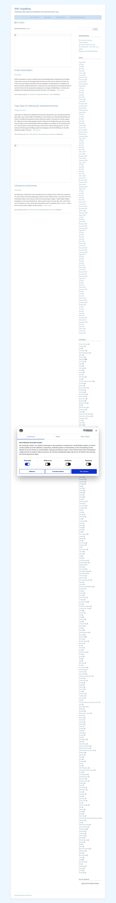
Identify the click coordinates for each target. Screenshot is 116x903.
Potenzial (81, 689)
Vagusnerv (81, 820)
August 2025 (82, 86)
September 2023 (83, 136)
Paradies (81, 678)
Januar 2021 (82, 204)
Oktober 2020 (82, 210)
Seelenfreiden (82, 739)
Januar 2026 (82, 75)
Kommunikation (83, 573)
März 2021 (81, 200)
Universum (81, 816)
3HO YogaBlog (22, 8)
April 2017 (81, 285)
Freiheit (81, 488)
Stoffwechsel (82, 789)
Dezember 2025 (83, 77)
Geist (80, 499)
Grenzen (81, 514)
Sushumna (81, 798)
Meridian (81, 643)
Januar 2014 (82, 331)
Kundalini (81, 599)
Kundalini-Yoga (83, 602)
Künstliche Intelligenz (84, 606)
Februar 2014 (82, 328)
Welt (80, 844)
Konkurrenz (82, 575)
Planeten (81, 687)
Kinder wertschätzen (23, 70)
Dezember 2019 (83, 224)
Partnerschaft (82, 680)
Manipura (81, 626)
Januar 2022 (82, 178)
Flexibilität (81, 484)
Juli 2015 (81, 307)
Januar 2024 (82, 127)
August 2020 (82, 215)
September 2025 (83, 84)
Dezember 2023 (83, 130)
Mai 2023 (81, 145)
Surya (80, 796)
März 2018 (81, 265)
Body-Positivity (83, 407)
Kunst (80, 604)
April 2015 (81, 313)
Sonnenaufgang (83, 774)
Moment (81, 647)
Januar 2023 (82, 154)
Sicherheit (81, 761)
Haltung (81, 525)
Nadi (80, 661)
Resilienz (81, 717)
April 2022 (81, 171)
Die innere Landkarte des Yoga (87, 44)
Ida (79, 547)
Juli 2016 (81, 291)
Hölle (80, 540)
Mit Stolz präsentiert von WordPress (23, 895)
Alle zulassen (84, 471)
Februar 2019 (82, 243)
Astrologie (81, 368)
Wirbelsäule (82, 851)
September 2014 (83, 322)
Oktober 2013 (82, 333)
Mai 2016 (81, 296)
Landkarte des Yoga (84, 608)
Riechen (81, 720)
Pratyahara (82, 695)
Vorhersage (82, 835)
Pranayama (82, 693)
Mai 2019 (81, 237)
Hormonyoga (82, 543)
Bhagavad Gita (83, 403)
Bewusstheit (82, 396)
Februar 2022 (82, 175)
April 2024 (81, 121)
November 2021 (83, 182)
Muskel (81, 656)
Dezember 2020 (83, 206)
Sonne (80, 772)
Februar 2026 (82, 73)
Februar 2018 (82, 267)
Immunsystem (82, 549)
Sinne (80, 765)
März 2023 (81, 149)
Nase (80, 665)
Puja (80, 700)
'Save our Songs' (83, 344)
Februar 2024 (82, 125)
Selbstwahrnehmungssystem (86, 750)
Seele (80, 737)
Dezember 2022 (83, 156)
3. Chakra (81, 346)
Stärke (80, 785)
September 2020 (83, 213)
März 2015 (81, 315)
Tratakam (81, 809)
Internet (81, 551)
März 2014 (81, 326)
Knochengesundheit (84, 571)
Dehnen (81, 422)
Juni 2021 (81, 193)
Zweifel (81, 870)
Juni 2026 (81, 66)
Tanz (80, 803)
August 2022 (82, 162)
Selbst (80, 741)
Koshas (81, 584)
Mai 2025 (81, 92)
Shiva (80, 759)
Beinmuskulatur (83, 387)
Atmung (81, 372)
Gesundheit (82, 508)
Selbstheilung (82, 744)
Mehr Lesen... (61, 90)
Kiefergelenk (82, 564)
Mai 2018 (81, 261)
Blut (80, 405)
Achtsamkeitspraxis (84, 353)
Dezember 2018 (83, 248)
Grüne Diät (81, 516)
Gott (80, 510)
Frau (80, 486)
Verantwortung (82, 829)
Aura (80, 379)
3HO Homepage (60, 17)
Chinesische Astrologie (85, 414)
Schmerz (81, 735)
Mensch (81, 639)
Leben (51, 94)
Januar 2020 (82, 221)
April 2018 (81, 263)
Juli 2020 (81, 217)
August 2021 (82, 189)
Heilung (81, 527)
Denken (81, 425)
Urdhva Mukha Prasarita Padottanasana (89, 818)
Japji (80, 556)
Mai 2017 (81, 283)
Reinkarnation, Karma (84, 713)
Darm (80, 420)
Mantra (80, 630)
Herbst (80, 529)
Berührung (81, 392)
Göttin (80, 512)
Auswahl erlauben (58, 471)
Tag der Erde (82, 800)
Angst (80, 363)
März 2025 (81, 97)
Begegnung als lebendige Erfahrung (88, 51)
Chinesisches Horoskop (85, 416)
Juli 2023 (81, 141)
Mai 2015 (81, 311)
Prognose (81, 698)
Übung (80, 813)
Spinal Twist (82, 778)
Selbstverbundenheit (84, 746)
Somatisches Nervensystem (86, 770)
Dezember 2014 (83, 317)
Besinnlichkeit (82, 394)
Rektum (81, 715)
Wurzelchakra (82, 855)
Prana (80, 691)
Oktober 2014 (82, 320)
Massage (81, 634)
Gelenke (81, 503)
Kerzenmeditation (83, 562)
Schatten (81, 728)
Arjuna (80, 366)
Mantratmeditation (83, 632)
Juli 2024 (81, 114)
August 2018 (82, 254)
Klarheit (81, 567)
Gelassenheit (82, 501)
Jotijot (28, 28)
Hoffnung (81, 538)
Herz (80, 532)
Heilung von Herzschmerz (25, 185)
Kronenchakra (82, 597)
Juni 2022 (81, 167)
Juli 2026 (81, 64)
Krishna (81, 595)
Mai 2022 (81, 169)
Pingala (81, 685)
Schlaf (80, 730)
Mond (80, 650)
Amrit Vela (81, 361)
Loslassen (81, 619)
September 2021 (83, 186)
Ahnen (80, 355)
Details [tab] (58, 436)
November (81, 671)
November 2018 (83, 250)
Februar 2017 (82, 287)
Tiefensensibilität (83, 805)
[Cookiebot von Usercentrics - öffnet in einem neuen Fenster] (85, 430)
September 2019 (83, 228)
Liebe (80, 617)
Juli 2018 (81, 256)
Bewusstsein (82, 398)
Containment (82, 418)
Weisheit (81, 842)
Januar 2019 (82, 245)
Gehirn (80, 497)
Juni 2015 (81, 309)
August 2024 (82, 112)
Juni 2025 (81, 90)
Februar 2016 (82, 298)
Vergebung (81, 833)
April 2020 (81, 219)
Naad (80, 658)
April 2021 (81, 197)
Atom (80, 374)
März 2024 (81, 123)
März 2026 (81, 71)
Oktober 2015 (82, 304)
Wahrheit (81, 837)
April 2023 (81, 147)
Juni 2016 (81, 293)
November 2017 (83, 274)
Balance (81, 385)
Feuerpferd (81, 481)
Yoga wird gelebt (83, 42)
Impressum (47, 17)
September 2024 (83, 110)
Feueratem (81, 479)
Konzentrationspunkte (84, 580)
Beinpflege (81, 390)
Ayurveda (81, 383)
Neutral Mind (82, 669)
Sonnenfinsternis (83, 776)
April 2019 (81, 239)
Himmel (81, 536)
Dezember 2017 (83, 272)
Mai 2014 (81, 324)
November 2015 (83, 302)
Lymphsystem (82, 623)
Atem (80, 370)
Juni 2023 (81, 143)
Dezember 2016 (83, 289)
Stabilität (81, 783)
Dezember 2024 (83, 103)
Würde (80, 853)
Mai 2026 (81, 68)
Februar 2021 (82, 202)
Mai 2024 (81, 119)
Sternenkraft (82, 787)
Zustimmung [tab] (31, 436)
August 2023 (82, 138)
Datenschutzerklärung (77, 17)
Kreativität (81, 588)
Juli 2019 (81, 232)
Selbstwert (81, 752)
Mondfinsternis (83, 652)
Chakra (81, 411)
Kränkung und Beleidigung (86, 586)
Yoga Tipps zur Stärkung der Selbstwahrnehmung (36, 106)
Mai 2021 (81, 195)
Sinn (80, 763)
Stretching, (82, 794)
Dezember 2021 (83, 180)
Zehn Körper (82, 861)
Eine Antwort (17, 74)
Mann (80, 628)
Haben (80, 523)
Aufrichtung (82, 377)
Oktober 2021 (82, 184)
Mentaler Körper (83, 641)
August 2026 (82, 62)
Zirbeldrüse (82, 866)
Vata (80, 822)
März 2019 (81, 241)
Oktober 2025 (82, 82)
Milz (80, 645)
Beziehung (81, 401)
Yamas (80, 857)
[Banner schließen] (96, 430)
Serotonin (81, 754)
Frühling (81, 492)
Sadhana (81, 722)
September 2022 (83, 160)
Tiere (80, 807)
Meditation (53, 134)
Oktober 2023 (82, 134)
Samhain (81, 724)
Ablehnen (32, 471)
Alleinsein (81, 357)
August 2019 (82, 230)
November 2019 (83, 226)
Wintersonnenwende (84, 848)
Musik (80, 654)
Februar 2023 (82, 151)
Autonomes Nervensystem (86, 381)
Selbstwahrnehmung (84, 748)
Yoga (80, 859)
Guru (80, 519)
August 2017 (82, 278)
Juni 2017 (81, 280)
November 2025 (83, 79)
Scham (81, 726)
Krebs (80, 591)
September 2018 (83, 252)
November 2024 (83, 106)
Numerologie (82, 674)
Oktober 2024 (82, 108)
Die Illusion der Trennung (85, 40)
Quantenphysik (83, 706)
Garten (80, 495)
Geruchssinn (82, 505)
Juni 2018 (81, 258)
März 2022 (81, 173)
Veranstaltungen (83, 827)
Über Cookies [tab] (85, 436)
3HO (80, 348)
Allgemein (46, 94)
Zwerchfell (81, 872)
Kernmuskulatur (83, 560)
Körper (80, 582)
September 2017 (83, 276)
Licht (80, 615)
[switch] (47, 464)
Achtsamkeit (82, 350)
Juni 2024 (81, 117)
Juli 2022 (81, 165)
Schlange (81, 733)
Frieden (81, 490)
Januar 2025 (82, 101)
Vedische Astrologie (84, 824)
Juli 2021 (81, 191)
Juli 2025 (81, 88)
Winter (80, 846)
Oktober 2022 (82, 158)
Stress (80, 792)
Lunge (80, 621)
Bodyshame (82, 409)
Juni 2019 (81, 234)
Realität (81, 709)
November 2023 (83, 132)
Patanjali (81, 682)
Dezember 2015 (83, 300)
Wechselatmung (83, 840)
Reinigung (81, 711)
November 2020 (83, 208)
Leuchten (81, 612)
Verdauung (81, 831)
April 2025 (81, 95)
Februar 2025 (82, 99)
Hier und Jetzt (82, 534)
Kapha (80, 558)
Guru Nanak (82, 521)
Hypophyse (82, 545)
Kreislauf (81, 593)
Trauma (81, 811)
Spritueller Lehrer (83, 781)
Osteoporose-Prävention (85, 676)
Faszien (81, 477)
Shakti (80, 757)
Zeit (80, 864)
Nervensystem (82, 667)
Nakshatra (81, 663)
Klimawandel (82, 569)
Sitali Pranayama (83, 768)
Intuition (81, 553)
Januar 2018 (82, 269)
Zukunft (81, 868)
